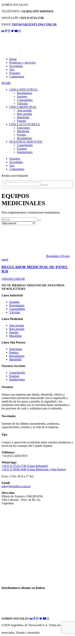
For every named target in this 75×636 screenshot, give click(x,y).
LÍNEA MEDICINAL (23, 107)
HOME (6, 83)
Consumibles (25, 100)
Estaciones (23, 127)
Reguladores (24, 93)
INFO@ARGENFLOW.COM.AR (34, 24)
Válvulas (22, 103)
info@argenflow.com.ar (16, 486)
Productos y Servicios (22, 62)
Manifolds (23, 117)
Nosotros (14, 73)
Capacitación (25, 145)
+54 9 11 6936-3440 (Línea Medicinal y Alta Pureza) (34, 469)
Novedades (16, 66)
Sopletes (22, 96)
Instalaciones (24, 152)
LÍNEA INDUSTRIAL (23, 89)
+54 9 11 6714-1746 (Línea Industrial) (25, 465)
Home (13, 59)
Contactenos (16, 76)
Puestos (21, 134)
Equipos (22, 148)
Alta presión (24, 110)
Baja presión (24, 114)
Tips (11, 69)
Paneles (21, 120)
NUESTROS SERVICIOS (25, 141)
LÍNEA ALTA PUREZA (24, 124)
